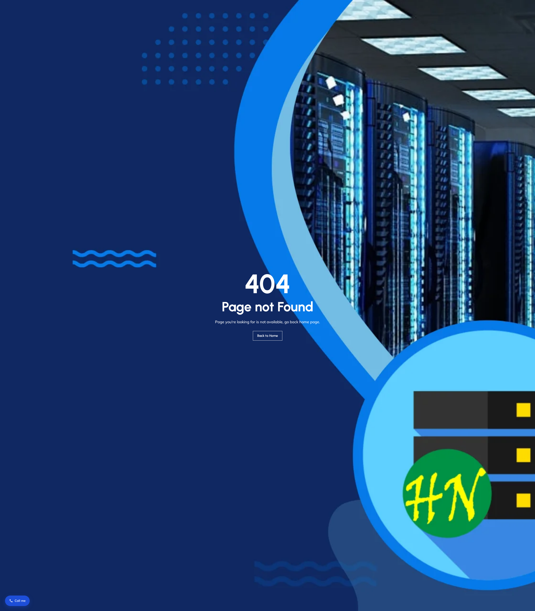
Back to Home (267, 336)
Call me (20, 601)
